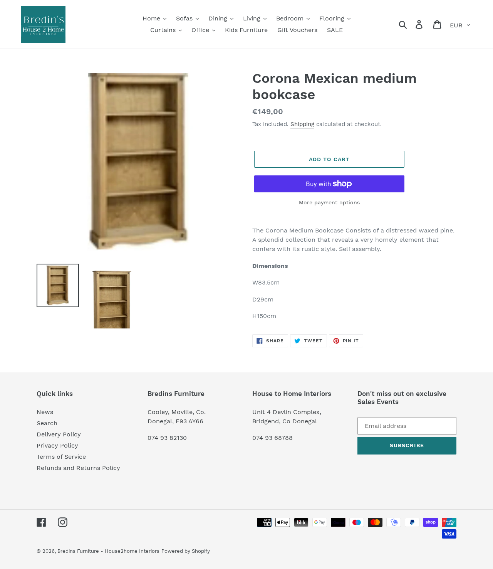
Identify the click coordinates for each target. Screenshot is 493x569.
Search (47, 423)
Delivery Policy (59, 434)
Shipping (302, 124)
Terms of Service (61, 456)
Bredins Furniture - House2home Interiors (108, 551)
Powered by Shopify (185, 551)
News (45, 412)
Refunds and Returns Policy (78, 467)
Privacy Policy (57, 445)
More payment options (329, 202)
